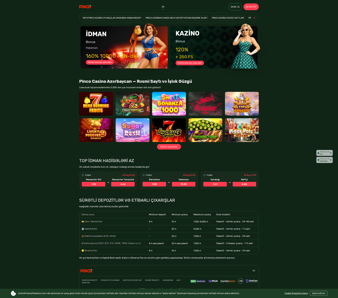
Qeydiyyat (251, 7)
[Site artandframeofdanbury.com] (88, 6)
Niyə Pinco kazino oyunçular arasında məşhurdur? (112, 18)
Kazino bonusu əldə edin (190, 63)
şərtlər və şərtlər (132, 280)
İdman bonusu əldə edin (100, 62)
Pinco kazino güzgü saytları (228, 18)
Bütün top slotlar (169, 146)
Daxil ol (235, 7)
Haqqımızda (168, 280)
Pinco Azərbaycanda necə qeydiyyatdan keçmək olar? (176, 18)
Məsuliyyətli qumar (110, 280)
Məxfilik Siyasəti (89, 280)
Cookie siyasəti (152, 280)
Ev (163, 7)
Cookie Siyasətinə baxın (296, 293)
